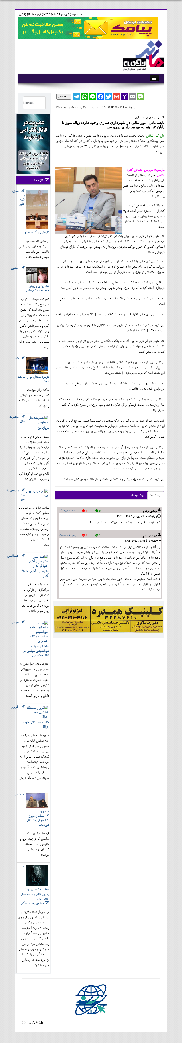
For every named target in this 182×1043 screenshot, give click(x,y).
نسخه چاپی (63, 96)
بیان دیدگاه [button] (137, 495)
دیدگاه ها (155, 495)
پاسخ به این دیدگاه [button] (67, 510)
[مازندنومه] (142, 55)
